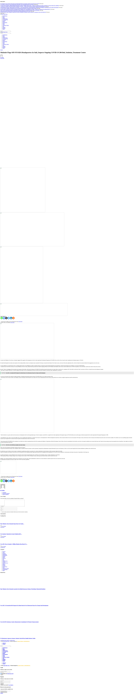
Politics (4, 563)
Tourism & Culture (6, 568)
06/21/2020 (2, 58)
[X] (6, 318)
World (4, 570)
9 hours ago (2, 527)
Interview (4, 558)
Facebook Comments (6, 493)
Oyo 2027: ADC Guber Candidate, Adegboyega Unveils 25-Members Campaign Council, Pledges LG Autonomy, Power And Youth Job (23, 12)
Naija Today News (6, 641)
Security (4, 565)
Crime (4, 552)
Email (1, 509)
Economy (4, 553)
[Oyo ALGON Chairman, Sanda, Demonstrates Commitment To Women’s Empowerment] (67, 613)
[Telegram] (8, 318)
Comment (2, 506)
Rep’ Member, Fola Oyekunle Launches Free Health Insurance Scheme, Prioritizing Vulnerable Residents (22, 589)
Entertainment (5, 555)
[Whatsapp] (1, 318)
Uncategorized (5, 569)
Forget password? (10, 673)
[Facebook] (4, 318)
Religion (4, 564)
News (3, 560)
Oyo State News (5, 562)
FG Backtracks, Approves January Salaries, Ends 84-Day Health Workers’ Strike (17, 638)
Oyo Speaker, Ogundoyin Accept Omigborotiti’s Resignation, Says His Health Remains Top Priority (17, 4)
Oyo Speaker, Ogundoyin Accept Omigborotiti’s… (11, 533)
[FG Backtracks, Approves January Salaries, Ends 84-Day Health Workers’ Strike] (67, 630)
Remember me (4, 673)
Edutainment (5, 554)
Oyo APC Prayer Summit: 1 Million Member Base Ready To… (13, 544)
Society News (5, 566)
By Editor (2, 57)
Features (4, 556)
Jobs (3, 559)
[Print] (13, 318)
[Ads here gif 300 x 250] (8, 473)
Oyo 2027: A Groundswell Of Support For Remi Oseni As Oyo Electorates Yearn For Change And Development (24, 605)
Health (1, 49)
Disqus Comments (6, 494)
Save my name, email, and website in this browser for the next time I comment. (15, 511)
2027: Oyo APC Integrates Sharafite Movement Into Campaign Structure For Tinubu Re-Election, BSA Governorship (19, 10)
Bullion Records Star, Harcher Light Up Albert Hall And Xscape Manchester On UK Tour (15, 11)
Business (4, 551)
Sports (4, 567)
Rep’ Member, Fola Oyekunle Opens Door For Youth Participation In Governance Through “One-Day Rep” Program (19, 3)
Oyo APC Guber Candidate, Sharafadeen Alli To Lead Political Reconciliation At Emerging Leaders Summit (18, 8)
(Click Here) (20, 321)
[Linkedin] (11, 318)
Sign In (1, 693)
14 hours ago (2, 547)
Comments (4, 492)
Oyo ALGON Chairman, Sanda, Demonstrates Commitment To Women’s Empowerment (19, 621)
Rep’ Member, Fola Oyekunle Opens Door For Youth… (12, 523)
